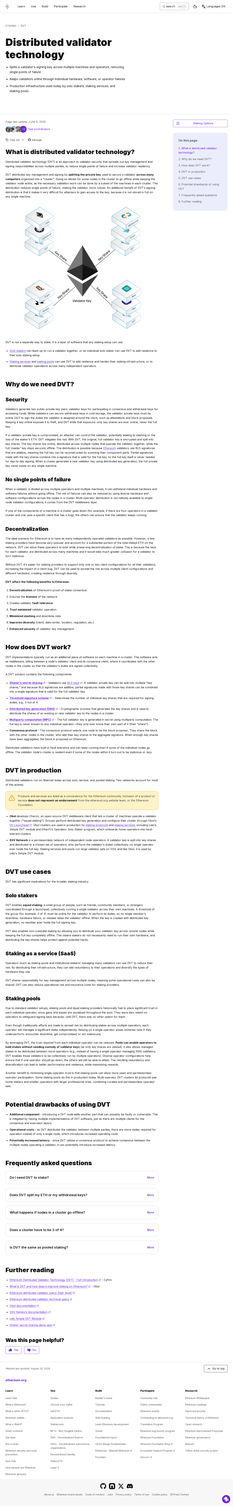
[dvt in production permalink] (4, 770)
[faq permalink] (4, 1163)
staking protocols (97, 825)
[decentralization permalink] (4, 529)
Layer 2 (54, 1467)
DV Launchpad (21, 825)
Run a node (11, 1443)
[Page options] (23, 140)
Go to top (218, 1368)
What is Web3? (13, 1424)
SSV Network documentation (30, 1312)
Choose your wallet (61, 1404)
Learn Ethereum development (112, 1424)
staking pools (45, 361)
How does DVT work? (195, 165)
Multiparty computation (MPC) (32, 719)
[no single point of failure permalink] (4, 479)
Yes (16, 1350)
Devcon (146, 1457)
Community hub (149, 1398)
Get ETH (55, 1411)
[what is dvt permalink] (4, 152)
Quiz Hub (10, 1461)
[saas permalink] (4, 953)
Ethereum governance (197, 1437)
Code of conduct (95, 1494)
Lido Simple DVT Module (27, 1318)
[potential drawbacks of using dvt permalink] (4, 1104)
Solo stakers (18, 350)
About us (49, 1494)
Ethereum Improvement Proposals (204, 1430)
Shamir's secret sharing (27, 683)
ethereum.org (15, 1380)
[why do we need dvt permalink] (4, 384)
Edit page (35, 140)
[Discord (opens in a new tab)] (130, 1486)
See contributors (39, 129)
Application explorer (61, 1417)
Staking (10, 25)
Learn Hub (11, 1398)
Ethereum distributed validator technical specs (41, 1299)
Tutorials (100, 1404)
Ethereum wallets (14, 1417)
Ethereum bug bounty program (157, 1430)
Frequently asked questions (199, 195)
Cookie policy (160, 1494)
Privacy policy (124, 1494)
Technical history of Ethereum (202, 1417)
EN (216, 6)
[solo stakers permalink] (4, 895)
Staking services (20, 361)
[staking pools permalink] (4, 998)
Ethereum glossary (15, 1474)
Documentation (103, 1411)
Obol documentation (24, 1305)
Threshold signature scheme (31, 698)
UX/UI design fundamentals (110, 1443)
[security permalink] (4, 399)
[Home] (7, 6)
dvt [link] (23, 25)
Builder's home (103, 1398)
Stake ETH (56, 1461)
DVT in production (193, 171)
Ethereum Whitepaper (197, 1398)
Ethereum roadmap (196, 1404)
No (34, 1350)
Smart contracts (14, 1430)
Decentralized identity (62, 1454)
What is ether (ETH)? (17, 1411)
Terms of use (141, 1494)
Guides (54, 1398)
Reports (189, 1443)
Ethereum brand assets (70, 1494)
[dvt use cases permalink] (4, 871)
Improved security (195, 1411)
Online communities (151, 1404)
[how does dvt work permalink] (4, 647)
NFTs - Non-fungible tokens (66, 1430)
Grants (99, 1430)
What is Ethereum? (15, 1404)
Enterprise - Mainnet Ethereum (113, 1450)
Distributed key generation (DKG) (34, 709)
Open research (193, 1424)
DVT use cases (191, 178)
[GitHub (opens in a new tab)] (103, 1486)
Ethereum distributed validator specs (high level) (42, 1293)
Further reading (191, 201)
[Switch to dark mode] (195, 6)
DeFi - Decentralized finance (66, 1437)
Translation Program (151, 1424)
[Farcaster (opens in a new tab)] (112, 1486)
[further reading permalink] (4, 1270)
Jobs (110, 1494)
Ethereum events (149, 1411)
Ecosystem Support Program (157, 1450)
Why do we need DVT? (197, 159)
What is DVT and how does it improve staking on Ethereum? (50, 1286)
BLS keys (74, 683)
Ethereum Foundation (152, 1437)
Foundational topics (106, 1437)
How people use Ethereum (20, 1467)
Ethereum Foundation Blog (156, 1443)
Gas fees (10, 1437)
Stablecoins (57, 1424)
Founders (100, 1457)
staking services (124, 825)
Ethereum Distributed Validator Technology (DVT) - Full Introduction (55, 1280)
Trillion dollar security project (201, 1450)
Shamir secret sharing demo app (32, 1325)
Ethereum (109, 448)
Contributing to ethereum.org (156, 1417)
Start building (102, 1417)
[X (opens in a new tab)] (121, 1486)
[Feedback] (226, 1499)
